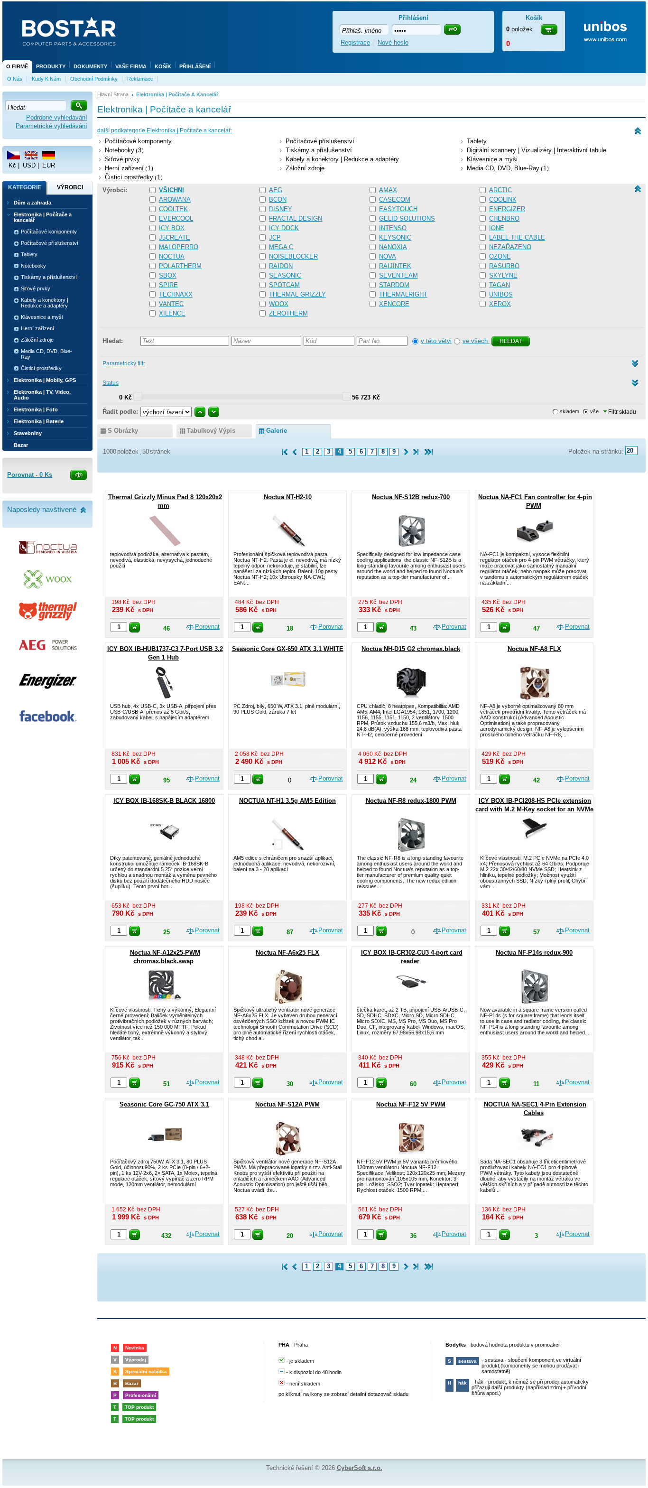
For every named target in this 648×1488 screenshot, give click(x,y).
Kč (12, 165)
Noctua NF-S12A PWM (287, 1104)
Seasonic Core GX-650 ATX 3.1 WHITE (287, 648)
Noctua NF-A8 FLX (534, 648)
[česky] (13, 155)
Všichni (171, 190)
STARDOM (394, 284)
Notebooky (119, 150)
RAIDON (281, 266)
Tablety (477, 141)
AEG (275, 190)
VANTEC (171, 303)
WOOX (278, 303)
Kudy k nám (46, 79)
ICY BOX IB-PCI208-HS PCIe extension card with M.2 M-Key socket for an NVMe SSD (534, 809)
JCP (275, 237)
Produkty (50, 66)
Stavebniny (28, 433)
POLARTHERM (180, 266)
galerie (276, 430)
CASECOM (394, 199)
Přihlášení (195, 66)
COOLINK (503, 199)
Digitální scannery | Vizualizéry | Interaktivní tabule (536, 150)
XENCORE (394, 303)
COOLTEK (173, 209)
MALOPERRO (178, 247)
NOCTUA (172, 256)
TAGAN (499, 284)
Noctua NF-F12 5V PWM (410, 1104)
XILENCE (172, 313)
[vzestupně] (199, 412)
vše (594, 411)
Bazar (21, 445)
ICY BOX (172, 228)
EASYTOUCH (398, 209)
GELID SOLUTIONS (407, 218)
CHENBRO (504, 218)
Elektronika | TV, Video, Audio (42, 394)
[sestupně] (213, 412)
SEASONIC (285, 275)
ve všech (476, 340)
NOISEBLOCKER (293, 256)
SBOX (167, 275)
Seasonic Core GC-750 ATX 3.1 (164, 1104)
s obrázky (123, 430)
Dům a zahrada (32, 202)
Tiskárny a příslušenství (319, 150)
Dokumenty (90, 66)
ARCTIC (500, 190)
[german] (48, 155)
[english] (31, 155)
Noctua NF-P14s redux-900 (534, 952)
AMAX (388, 190)
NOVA (387, 256)
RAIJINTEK (395, 266)
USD (29, 165)
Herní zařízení (124, 168)
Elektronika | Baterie (39, 421)
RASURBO (504, 266)
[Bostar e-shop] (68, 32)
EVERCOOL (176, 218)
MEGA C (281, 247)
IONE (496, 228)
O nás (14, 79)
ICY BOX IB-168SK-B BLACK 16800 (164, 800)
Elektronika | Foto (36, 409)
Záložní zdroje (305, 168)
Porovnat (207, 626)
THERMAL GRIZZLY (297, 294)
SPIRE (168, 284)
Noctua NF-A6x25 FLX (287, 952)
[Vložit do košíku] (134, 627)
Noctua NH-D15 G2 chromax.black (410, 648)
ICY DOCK (284, 228)
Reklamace (140, 79)
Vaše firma (131, 66)
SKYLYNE (503, 275)
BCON (278, 199)
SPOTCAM (284, 284)
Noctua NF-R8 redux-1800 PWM (411, 800)
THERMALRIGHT (403, 294)
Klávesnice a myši (492, 159)
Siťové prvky (122, 159)
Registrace (355, 42)
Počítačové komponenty (138, 141)
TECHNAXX (176, 294)
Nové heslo (393, 42)
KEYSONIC (395, 237)
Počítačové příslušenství (320, 141)
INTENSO (393, 228)
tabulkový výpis (211, 430)
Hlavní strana (113, 94)
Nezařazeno (510, 247)
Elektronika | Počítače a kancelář (43, 217)
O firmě (17, 66)
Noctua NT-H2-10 (288, 497)
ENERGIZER (507, 209)
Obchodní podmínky (94, 79)
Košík (163, 66)
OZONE (500, 256)
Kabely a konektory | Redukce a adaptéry (342, 159)
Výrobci (70, 187)
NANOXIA (393, 247)
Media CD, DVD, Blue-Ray (503, 168)
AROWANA (175, 199)
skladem (569, 411)
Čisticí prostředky (129, 177)
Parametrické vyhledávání (51, 126)
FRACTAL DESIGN (295, 218)
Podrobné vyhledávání (56, 117)
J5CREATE (174, 237)
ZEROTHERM (288, 313)
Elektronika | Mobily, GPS (45, 380)
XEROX (500, 303)
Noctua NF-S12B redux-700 (411, 497)
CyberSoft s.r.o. (359, 1467)
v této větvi (436, 340)
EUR (48, 165)
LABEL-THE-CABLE (517, 237)
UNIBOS (501, 294)
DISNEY (280, 209)
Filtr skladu (621, 412)
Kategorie (24, 187)
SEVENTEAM (398, 275)
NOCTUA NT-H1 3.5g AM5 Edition (287, 800)
